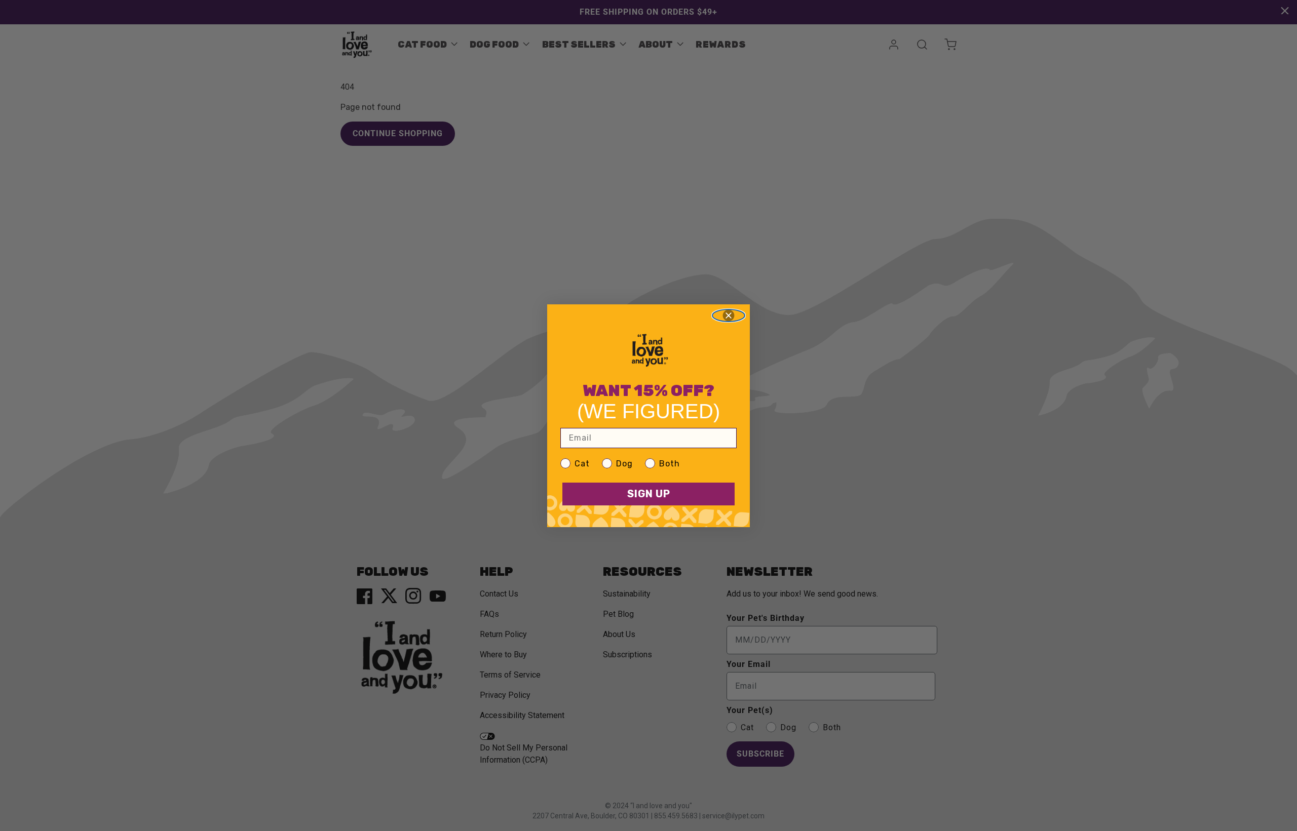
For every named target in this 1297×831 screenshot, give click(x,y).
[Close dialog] (728, 315)
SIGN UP (648, 494)
